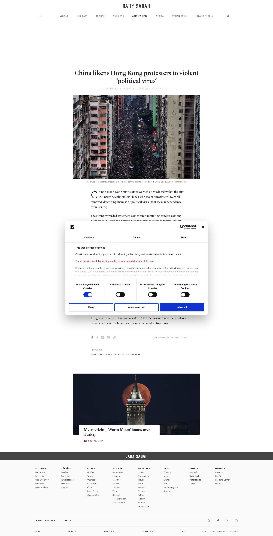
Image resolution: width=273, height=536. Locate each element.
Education (65, 476)
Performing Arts (171, 487)
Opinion (220, 468)
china (107, 354)
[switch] (120, 294)
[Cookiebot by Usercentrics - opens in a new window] (182, 227)
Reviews (167, 491)
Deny (91, 307)
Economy (116, 476)
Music (166, 476)
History (141, 498)
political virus (133, 354)
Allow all (182, 307)
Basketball (194, 476)
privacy (72, 531)
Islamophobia (204, 16)
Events (167, 479)
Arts (167, 468)
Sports (193, 468)
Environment (143, 476)
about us (109, 531)
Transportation (119, 498)
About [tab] (183, 237)
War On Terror (42, 479)
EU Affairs (39, 483)
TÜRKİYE (66, 468)
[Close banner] (203, 227)
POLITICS (40, 468)
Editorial (219, 483)
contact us (148, 531)
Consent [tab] (89, 237)
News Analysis (41, 487)
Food (140, 483)
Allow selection (136, 307)
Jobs (37, 531)
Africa (160, 16)
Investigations (67, 479)
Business (118, 468)
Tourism (116, 487)
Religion (141, 495)
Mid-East (82, 16)
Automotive (117, 472)
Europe (100, 16)
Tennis (192, 483)
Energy (115, 479)
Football (193, 472)
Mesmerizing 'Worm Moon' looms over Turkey (117, 432)
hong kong (96, 354)
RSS (183, 531)
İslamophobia (93, 495)
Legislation (40, 476)
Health (141, 472)
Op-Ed (218, 476)
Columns (219, 472)
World (64, 16)
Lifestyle (144, 468)
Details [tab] (136, 237)
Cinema (167, 472)
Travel (141, 479)
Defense (116, 495)
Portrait (167, 483)
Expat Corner (144, 506)
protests (118, 354)
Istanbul (64, 472)
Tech (114, 491)
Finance (115, 483)
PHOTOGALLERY (95, 441)
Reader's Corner (222, 479)
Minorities (65, 483)
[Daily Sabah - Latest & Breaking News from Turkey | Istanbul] (136, 6)
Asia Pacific (140, 16)
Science (141, 491)
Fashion (141, 487)
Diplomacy (40, 472)
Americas (118, 16)
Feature (141, 502)
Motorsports (195, 479)
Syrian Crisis (180, 16)
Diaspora (65, 487)
